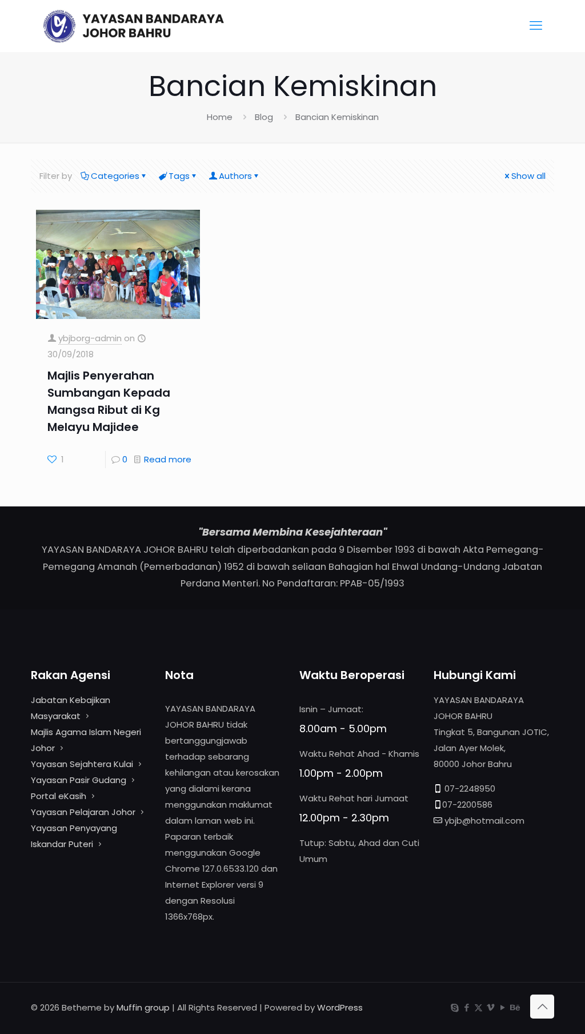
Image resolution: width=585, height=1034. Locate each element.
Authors (235, 176)
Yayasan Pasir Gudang (78, 780)
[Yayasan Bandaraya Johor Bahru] (154, 25)
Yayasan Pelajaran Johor (84, 812)
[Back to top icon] (542, 1007)
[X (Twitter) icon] (478, 1007)
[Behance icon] (514, 1007)
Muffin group (143, 1007)
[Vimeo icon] (490, 1007)
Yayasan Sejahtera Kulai (83, 764)
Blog (264, 117)
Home (220, 117)
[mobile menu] (536, 25)
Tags (179, 176)
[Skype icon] (454, 1007)
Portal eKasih (58, 796)
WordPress (340, 1007)
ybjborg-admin (90, 338)
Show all (528, 176)
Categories (115, 176)
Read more (167, 459)
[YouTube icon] (502, 1007)
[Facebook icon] (466, 1007)
